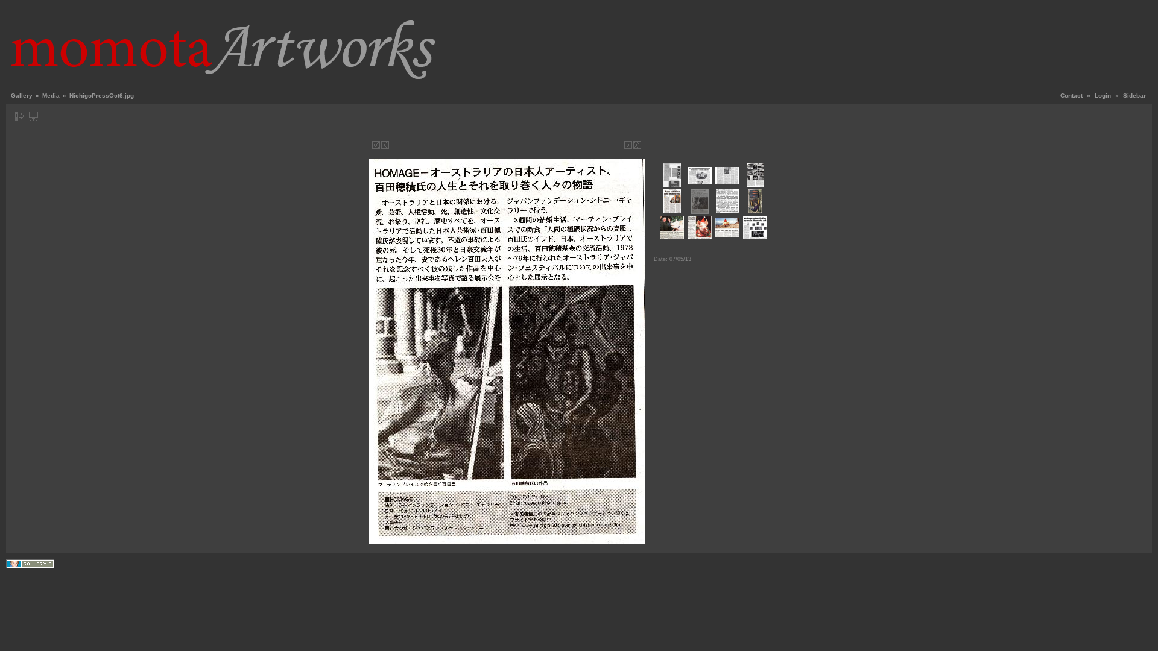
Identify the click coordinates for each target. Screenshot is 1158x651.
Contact (1071, 95)
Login (1103, 95)
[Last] (637, 144)
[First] (376, 144)
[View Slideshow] (33, 116)
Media (51, 95)
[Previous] (385, 144)
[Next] (628, 144)
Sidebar (1134, 95)
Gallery (22, 95)
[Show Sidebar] (19, 116)
